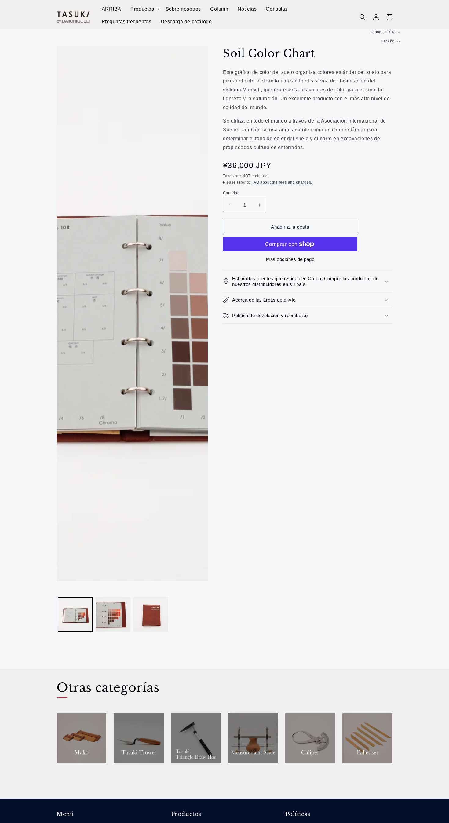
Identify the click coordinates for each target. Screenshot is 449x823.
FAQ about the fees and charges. (281, 182)
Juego (350, 771)
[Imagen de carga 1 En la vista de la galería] (75, 614)
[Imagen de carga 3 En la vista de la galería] (150, 614)
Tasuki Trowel (134, 771)
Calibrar (297, 771)
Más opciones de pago (290, 259)
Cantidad (231, 193)
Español (388, 41)
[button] (144, 9)
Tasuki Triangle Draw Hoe (194, 775)
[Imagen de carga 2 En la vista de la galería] (113, 614)
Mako (65, 771)
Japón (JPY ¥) (383, 32)
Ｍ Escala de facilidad (245, 775)
